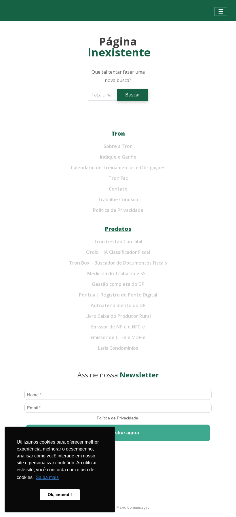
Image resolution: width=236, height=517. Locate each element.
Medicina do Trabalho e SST (118, 273)
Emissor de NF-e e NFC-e (118, 327)
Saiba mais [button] (47, 477)
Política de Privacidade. (118, 418)
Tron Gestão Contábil (118, 241)
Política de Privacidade (118, 210)
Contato (118, 189)
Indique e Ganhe (118, 157)
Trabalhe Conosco (118, 199)
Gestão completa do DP (118, 284)
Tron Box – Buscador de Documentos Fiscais (118, 263)
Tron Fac (118, 178)
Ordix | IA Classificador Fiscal (118, 252)
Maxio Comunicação (133, 507)
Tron (118, 133)
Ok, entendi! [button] (60, 494)
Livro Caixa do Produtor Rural (118, 316)
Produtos (118, 229)
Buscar (132, 95)
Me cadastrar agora (118, 432)
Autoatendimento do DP (118, 305)
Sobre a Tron (118, 146)
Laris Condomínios (118, 348)
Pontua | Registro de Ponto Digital (118, 295)
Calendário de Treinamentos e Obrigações (118, 167)
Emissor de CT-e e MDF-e (118, 337)
